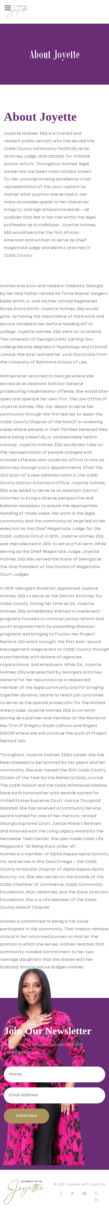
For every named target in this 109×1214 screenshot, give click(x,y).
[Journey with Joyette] (18, 11)
